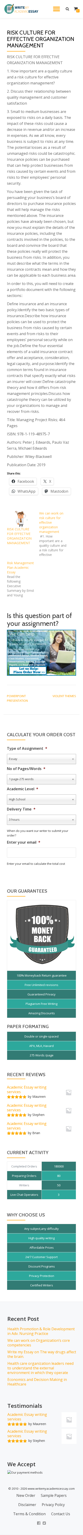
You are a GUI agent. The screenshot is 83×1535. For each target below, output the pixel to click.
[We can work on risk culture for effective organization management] (55, 534)
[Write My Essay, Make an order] (41, 652)
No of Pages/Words (26, 768)
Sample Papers (54, 1495)
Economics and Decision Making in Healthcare (37, 1382)
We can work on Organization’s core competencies (38, 1343)
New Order (25, 1495)
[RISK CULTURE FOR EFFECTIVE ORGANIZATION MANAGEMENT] (21, 519)
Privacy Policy (53, 1504)
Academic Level (22, 789)
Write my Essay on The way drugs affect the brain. (41, 1354)
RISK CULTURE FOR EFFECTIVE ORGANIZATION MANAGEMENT (19, 536)
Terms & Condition (29, 1513)
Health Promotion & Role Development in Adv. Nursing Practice (41, 1331)
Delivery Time (21, 809)
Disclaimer (27, 1504)
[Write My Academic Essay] (22, 9)
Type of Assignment (27, 748)
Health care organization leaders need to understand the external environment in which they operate (40, 1368)
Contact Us (60, 1513)
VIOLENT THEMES (64, 696)
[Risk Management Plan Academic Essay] (23, 579)
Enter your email (23, 842)
